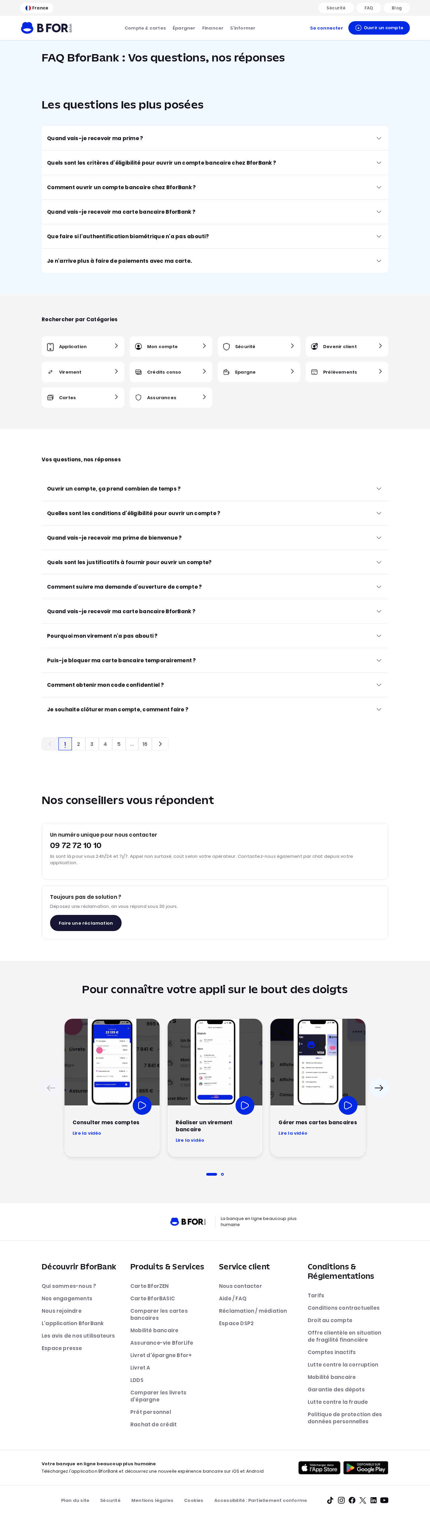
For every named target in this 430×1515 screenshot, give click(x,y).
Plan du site (75, 1500)
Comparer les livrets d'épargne (158, 1396)
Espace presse (62, 1348)
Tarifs (316, 1295)
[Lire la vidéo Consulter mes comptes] (142, 1105)
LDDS (136, 1380)
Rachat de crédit (153, 1424)
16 (144, 744)
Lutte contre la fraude (338, 1401)
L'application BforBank (73, 1323)
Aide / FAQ (233, 1298)
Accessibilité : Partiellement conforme (260, 1500)
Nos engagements (67, 1298)
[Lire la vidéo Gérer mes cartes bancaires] (348, 1105)
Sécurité (110, 1500)
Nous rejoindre (62, 1310)
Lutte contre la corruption (343, 1364)
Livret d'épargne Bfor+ (161, 1355)
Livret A (140, 1367)
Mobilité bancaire (154, 1330)
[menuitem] (145, 28)
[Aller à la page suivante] (160, 744)
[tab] (211, 1174)
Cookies (193, 1500)
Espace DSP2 (236, 1323)
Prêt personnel (150, 1412)
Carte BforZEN (149, 1286)
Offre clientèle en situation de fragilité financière (345, 1336)
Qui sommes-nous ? (69, 1286)
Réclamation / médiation (253, 1310)
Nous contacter (240, 1286)
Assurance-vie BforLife (161, 1342)
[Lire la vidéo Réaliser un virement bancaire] (244, 1105)
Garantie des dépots (336, 1389)
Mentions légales (152, 1500)
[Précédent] (51, 1088)
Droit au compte (330, 1320)
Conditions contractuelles (344, 1307)
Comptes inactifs (332, 1352)
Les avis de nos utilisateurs (78, 1335)
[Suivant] (379, 1088)
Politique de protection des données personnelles (345, 1418)
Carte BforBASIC (152, 1298)
